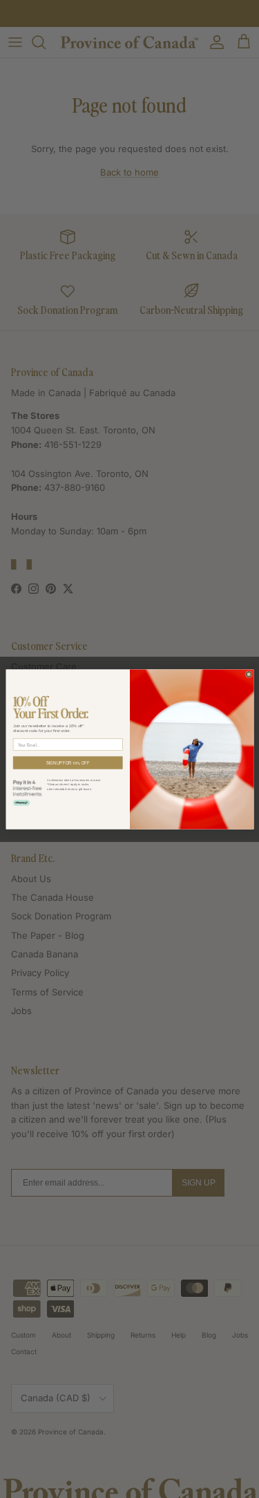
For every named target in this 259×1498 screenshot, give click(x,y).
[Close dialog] (248, 674)
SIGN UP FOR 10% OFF (67, 762)
